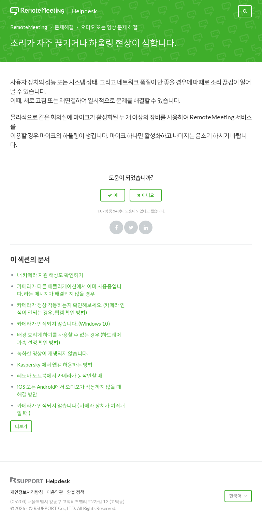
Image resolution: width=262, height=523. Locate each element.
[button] (112, 195)
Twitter (131, 227)
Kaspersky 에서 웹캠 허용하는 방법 (54, 364)
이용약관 (55, 492)
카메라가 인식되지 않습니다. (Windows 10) (63, 323)
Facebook (116, 227)
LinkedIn (145, 227)
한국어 (236, 495)
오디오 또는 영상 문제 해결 (109, 27)
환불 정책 (75, 492)
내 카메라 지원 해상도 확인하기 (50, 275)
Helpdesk (84, 11)
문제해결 (64, 27)
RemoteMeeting (28, 27)
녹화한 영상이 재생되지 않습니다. (52, 353)
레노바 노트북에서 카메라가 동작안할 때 (59, 375)
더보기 (21, 426)
